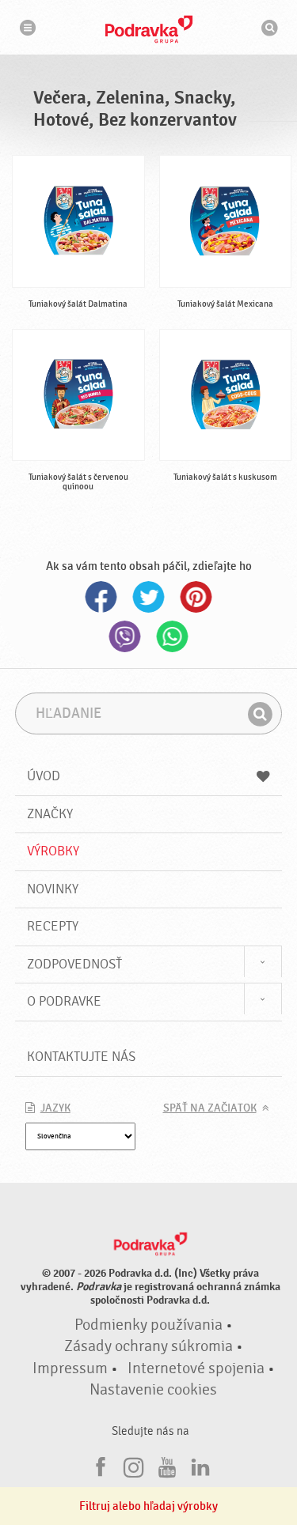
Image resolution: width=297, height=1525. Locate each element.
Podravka (149, 29)
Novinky (52, 889)
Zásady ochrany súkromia (148, 1346)
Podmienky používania (148, 1325)
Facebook (101, 597)
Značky (50, 813)
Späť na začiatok (210, 1108)
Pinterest (196, 597)
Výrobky (53, 851)
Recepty (52, 926)
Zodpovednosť (74, 964)
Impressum (70, 1368)
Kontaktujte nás (81, 1056)
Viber (125, 636)
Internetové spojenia (196, 1368)
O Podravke (64, 1001)
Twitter (149, 597)
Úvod (43, 775)
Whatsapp (172, 636)
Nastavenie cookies (153, 1390)
